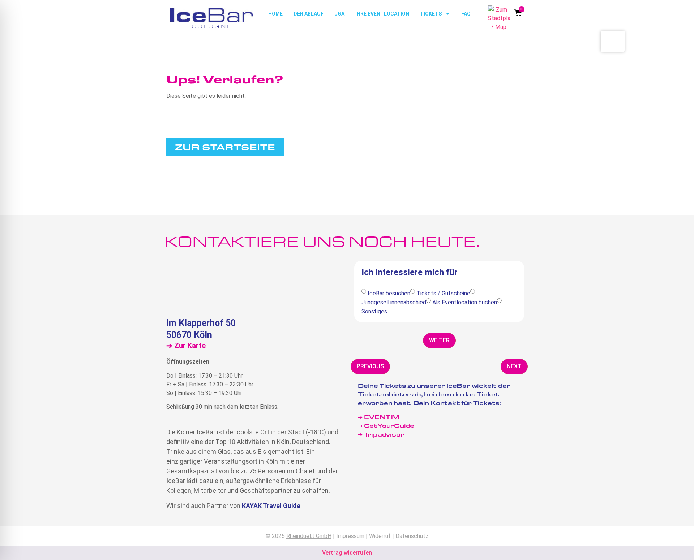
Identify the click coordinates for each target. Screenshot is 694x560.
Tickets (431, 14)
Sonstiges (374, 311)
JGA (339, 14)
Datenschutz (411, 536)
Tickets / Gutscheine (443, 293)
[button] (439, 340)
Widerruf (380, 536)
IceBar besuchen (389, 293)
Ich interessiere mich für (409, 272)
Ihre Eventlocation (382, 14)
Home (275, 14)
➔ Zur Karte (186, 345)
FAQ (466, 14)
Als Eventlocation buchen (464, 302)
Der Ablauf (309, 14)
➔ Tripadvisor (381, 434)
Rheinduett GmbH (308, 536)
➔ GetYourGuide (386, 425)
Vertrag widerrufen (347, 552)
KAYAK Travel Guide (271, 505)
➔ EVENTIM (378, 417)
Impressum (350, 536)
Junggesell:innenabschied (393, 302)
